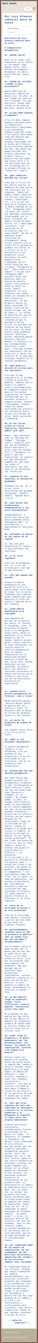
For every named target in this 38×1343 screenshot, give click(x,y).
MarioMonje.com (20, 1337)
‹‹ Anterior (15, 1320)
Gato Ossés (9, 3)
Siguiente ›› (22, 1323)
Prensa (10, 32)
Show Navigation (4, 9)
